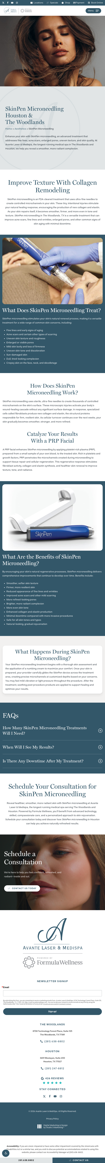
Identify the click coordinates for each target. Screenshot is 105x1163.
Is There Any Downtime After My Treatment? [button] (43, 761)
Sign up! (52, 1011)
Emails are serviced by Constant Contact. (57, 1004)
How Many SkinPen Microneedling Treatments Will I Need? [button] (45, 730)
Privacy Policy (52, 1119)
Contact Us (80, 1160)
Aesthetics (20, 128)
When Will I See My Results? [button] (28, 747)
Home (8, 128)
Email (6, 987)
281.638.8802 (26, 1160)
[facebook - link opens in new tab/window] (7, 3)
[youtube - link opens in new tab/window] (12, 3)
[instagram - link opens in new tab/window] (17, 3)
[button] (5, 1153)
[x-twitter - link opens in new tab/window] (3, 3)
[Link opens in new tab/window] (44, 1096)
